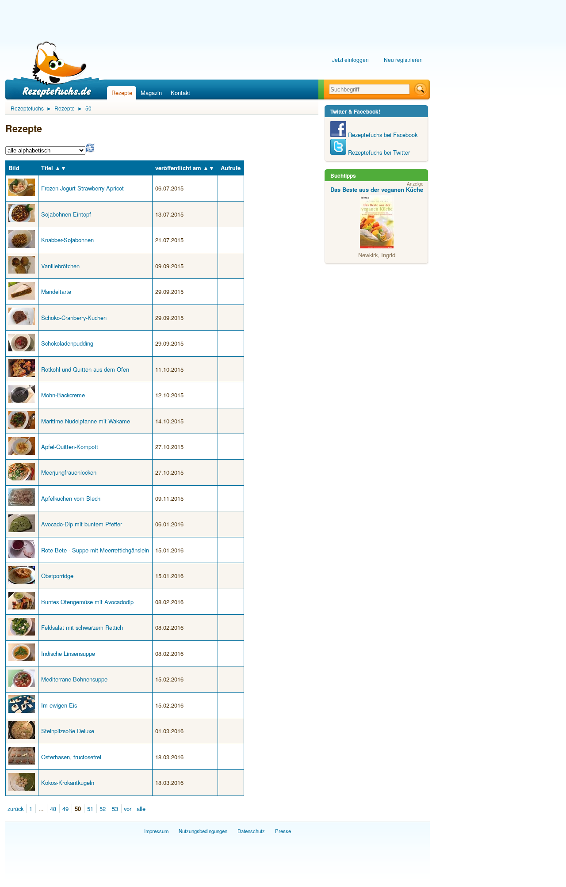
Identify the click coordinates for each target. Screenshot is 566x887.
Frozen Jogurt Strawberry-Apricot (82, 188)
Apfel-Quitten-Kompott (69, 446)
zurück (15, 808)
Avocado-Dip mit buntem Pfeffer (81, 524)
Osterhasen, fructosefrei (71, 757)
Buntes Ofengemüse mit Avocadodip (87, 602)
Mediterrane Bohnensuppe (74, 679)
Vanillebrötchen (60, 266)
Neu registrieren (403, 59)
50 (88, 108)
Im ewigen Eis (59, 705)
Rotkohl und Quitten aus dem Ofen (85, 369)
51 (90, 808)
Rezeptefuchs (27, 108)
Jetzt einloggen (350, 59)
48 (53, 808)
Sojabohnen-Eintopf (66, 214)
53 (115, 808)
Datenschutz (251, 830)
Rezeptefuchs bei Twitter (378, 152)
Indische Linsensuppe (68, 653)
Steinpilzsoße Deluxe (67, 731)
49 (65, 808)
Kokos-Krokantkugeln (67, 782)
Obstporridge (57, 575)
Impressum (156, 830)
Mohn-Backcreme (63, 395)
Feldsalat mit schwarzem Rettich (82, 627)
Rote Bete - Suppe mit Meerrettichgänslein (95, 550)
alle (141, 808)
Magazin (151, 92)
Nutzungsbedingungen (203, 830)
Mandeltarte (56, 291)
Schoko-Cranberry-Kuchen (74, 317)
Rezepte (121, 92)
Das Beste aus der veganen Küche (376, 189)
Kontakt (180, 92)
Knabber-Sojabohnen (67, 240)
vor (127, 808)
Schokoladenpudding (67, 343)
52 (102, 808)
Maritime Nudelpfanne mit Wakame (85, 421)
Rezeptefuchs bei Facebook (381, 134)
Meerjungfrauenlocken (68, 472)
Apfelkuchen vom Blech (70, 498)
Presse (283, 830)
